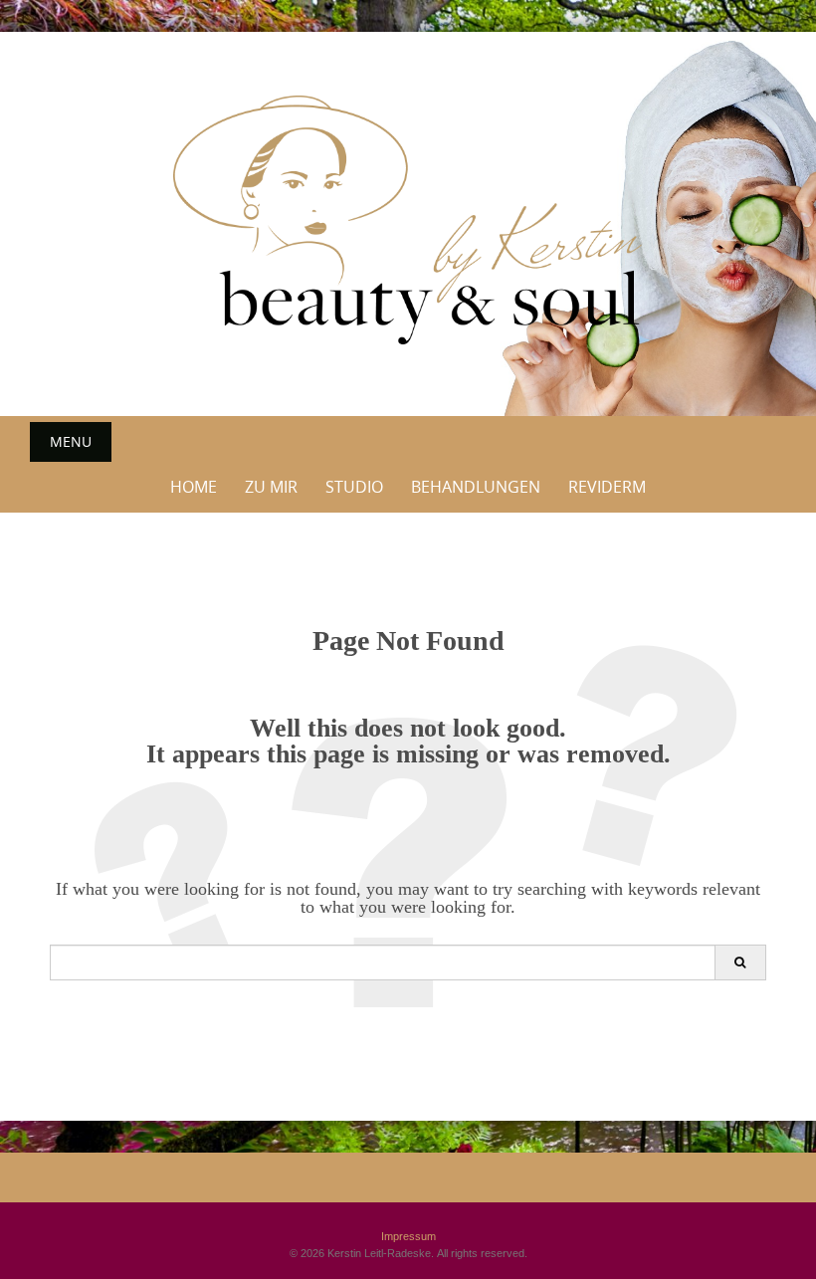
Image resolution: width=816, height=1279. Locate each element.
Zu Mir (271, 487)
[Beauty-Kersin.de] (407, 220)
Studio (354, 487)
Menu (71, 441)
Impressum (408, 1236)
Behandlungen (475, 487)
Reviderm (607, 487)
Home (193, 487)
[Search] (740, 962)
